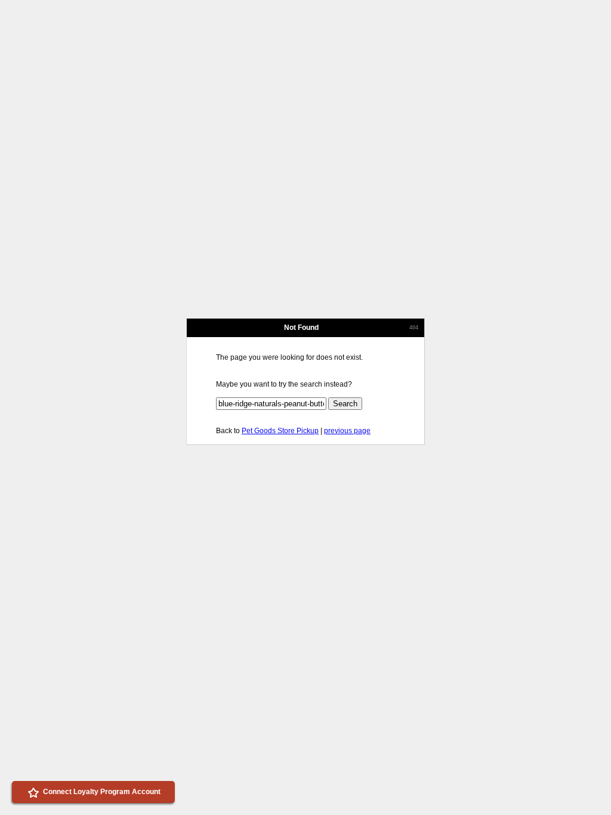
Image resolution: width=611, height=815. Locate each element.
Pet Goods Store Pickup (280, 431)
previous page (347, 431)
